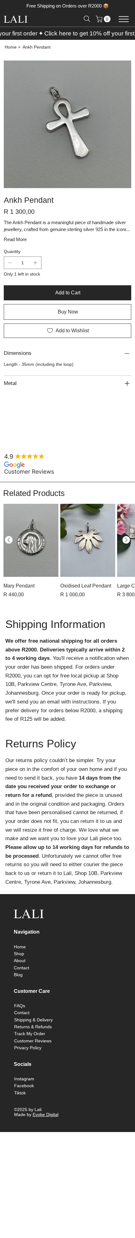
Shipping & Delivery (33, 1019)
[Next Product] (126, 540)
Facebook (24, 1085)
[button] (104, 19)
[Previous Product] (9, 540)
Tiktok (20, 1092)
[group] (67, 555)
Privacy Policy (27, 1047)
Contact (21, 967)
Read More (15, 239)
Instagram (24, 1078)
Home (20, 946)
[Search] (87, 18)
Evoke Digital (45, 1114)
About (19, 960)
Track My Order (29, 1033)
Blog (18, 974)
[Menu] (123, 19)
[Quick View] (30, 540)
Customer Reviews (32, 1040)
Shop (19, 953)
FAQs (19, 1005)
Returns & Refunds (33, 1026)
